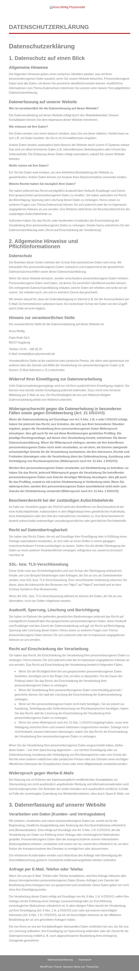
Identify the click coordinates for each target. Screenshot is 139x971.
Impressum (85, 959)
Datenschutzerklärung (60, 959)
